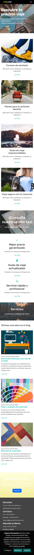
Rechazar (18, 550)
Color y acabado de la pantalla (14, 407)
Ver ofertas (6, 27)
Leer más (4, 374)
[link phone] (32, 184)
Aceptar (27, 550)
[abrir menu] (31, 2)
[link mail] (32, 187)
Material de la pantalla (11, 451)
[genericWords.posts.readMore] (17, 342)
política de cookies (19, 546)
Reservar (17, 490)
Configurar (8, 550)
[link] (7, 2)
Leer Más (17, 75)
